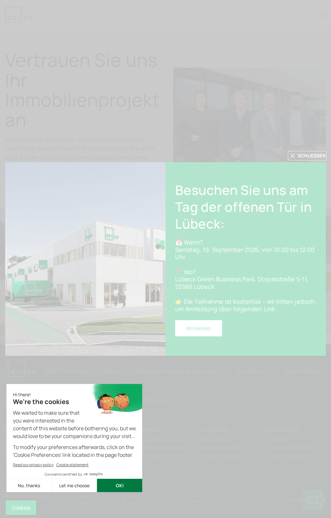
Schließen (312, 155)
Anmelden (198, 328)
